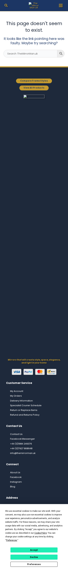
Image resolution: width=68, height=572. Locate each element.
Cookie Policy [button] (40, 533)
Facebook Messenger (22, 438)
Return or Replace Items (23, 410)
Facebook (15, 477)
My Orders (16, 395)
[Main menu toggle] (61, 5)
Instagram (16, 481)
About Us (15, 472)
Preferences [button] (11, 540)
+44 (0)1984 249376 (21, 443)
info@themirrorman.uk (22, 453)
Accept (34, 550)
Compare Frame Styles (34, 80)
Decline (34, 557)
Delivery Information (21, 400)
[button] (6, 5)
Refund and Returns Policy (24, 414)
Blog (12, 486)
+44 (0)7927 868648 (21, 448)
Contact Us (16, 434)
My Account (16, 391)
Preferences (34, 564)
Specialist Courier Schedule (25, 405)
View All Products (34, 87)
